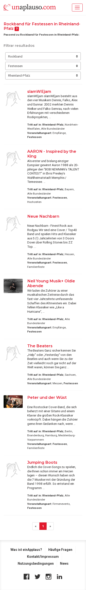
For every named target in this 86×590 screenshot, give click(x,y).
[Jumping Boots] (13, 469)
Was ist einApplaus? (26, 550)
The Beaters (40, 345)
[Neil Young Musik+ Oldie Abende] (13, 286)
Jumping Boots (42, 462)
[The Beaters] (13, 353)
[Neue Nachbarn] (13, 223)
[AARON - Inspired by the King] (13, 158)
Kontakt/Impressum (43, 556)
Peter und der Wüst (47, 397)
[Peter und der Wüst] (13, 401)
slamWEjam (39, 91)
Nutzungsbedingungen (36, 563)
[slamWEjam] (13, 98)
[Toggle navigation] (77, 7)
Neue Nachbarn (43, 216)
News (64, 563)
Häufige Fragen (60, 550)
